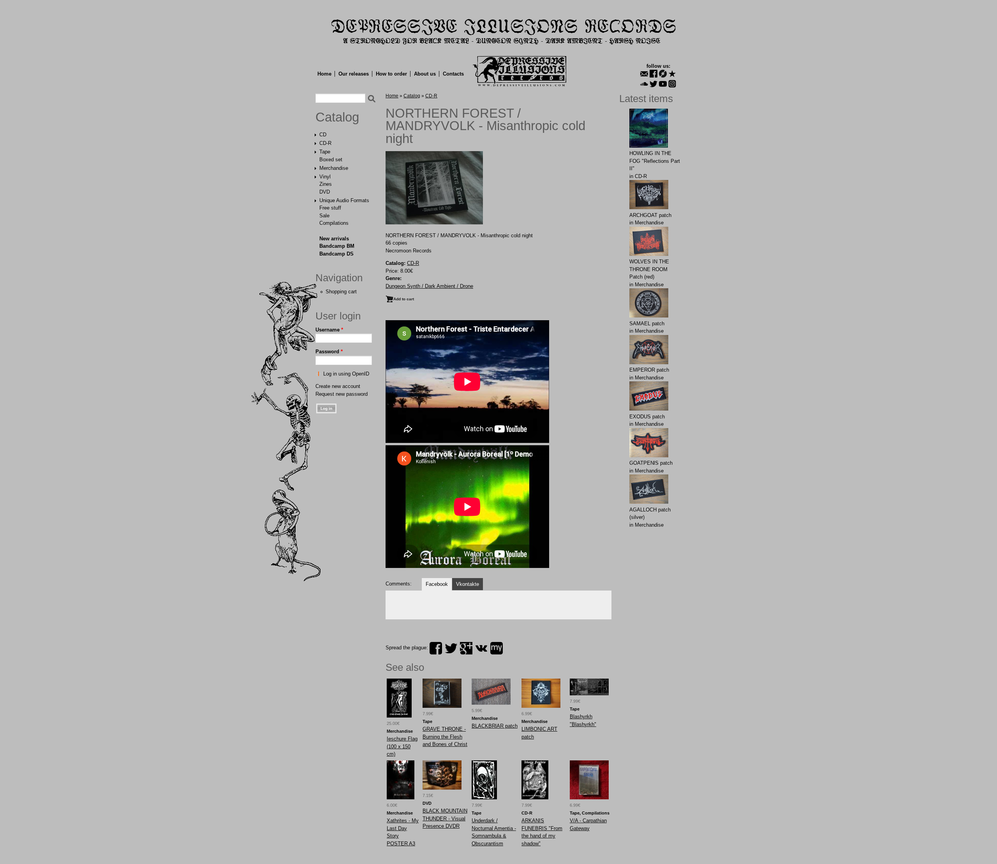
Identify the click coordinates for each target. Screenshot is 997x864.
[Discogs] (663, 74)
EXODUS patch (647, 417)
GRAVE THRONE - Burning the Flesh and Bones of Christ (445, 736)
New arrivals (334, 239)
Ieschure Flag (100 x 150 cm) (402, 746)
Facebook (437, 584)
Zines (325, 184)
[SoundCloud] (644, 84)
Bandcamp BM (336, 246)
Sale (324, 216)
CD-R (325, 143)
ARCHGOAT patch (650, 215)
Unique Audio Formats (344, 200)
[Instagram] (672, 84)
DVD (324, 192)
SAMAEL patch (646, 323)
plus (466, 648)
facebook (436, 648)
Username (329, 330)
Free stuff (330, 208)
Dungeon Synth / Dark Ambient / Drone (429, 286)
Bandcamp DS (336, 254)
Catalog (337, 117)
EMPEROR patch (649, 370)
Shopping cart (341, 291)
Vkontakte (467, 584)
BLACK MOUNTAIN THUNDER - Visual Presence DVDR (445, 818)
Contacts (453, 74)
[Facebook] (653, 74)
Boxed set (330, 159)
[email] (644, 74)
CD (322, 135)
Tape (324, 152)
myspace (496, 648)
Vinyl (325, 177)
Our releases (353, 74)
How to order (391, 74)
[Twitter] (653, 84)
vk (481, 648)
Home (324, 74)
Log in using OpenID (346, 374)
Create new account (337, 386)
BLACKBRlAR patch (495, 726)
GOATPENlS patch (651, 463)
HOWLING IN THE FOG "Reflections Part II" (654, 160)
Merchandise (333, 168)
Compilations (334, 223)
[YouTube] (663, 84)
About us (425, 74)
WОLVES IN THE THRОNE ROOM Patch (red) (649, 269)
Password (329, 351)
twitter (451, 648)
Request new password (341, 394)
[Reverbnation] (672, 74)
